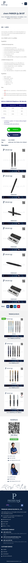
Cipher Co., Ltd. (18, 561)
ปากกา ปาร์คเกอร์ (23, 142)
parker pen (10, 142)
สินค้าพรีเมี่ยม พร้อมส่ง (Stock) (11, 17)
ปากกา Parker (16, 142)
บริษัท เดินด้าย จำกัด (7, 532)
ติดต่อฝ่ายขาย (15, 129)
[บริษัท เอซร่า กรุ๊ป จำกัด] (1, 540)
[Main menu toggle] (25, 3)
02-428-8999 (15, 135)
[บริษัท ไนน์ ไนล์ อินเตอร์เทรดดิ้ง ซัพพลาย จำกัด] (1, 537)
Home (2, 17)
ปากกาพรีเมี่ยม (20, 17)
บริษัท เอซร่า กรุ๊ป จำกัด (7, 540)
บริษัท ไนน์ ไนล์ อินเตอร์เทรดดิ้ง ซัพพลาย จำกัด (12, 537)
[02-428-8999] (9, 135)
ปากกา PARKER (11, 140)
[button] (22, 4)
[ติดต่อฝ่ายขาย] (9, 130)
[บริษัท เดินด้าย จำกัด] (1, 532)
